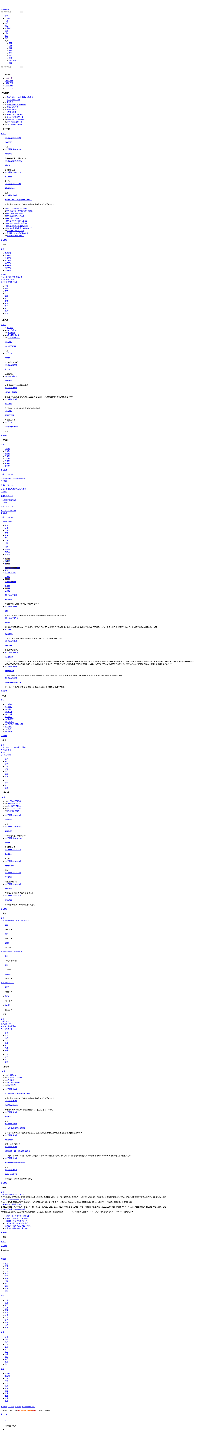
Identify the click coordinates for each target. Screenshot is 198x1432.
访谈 (6, 769)
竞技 (6, 1357)
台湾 (6, 785)
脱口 (6, 761)
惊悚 (6, 286)
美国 (6, 788)
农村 (6, 1264)
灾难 (6, 301)
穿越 (6, 1278)
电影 (2, 1295)
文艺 (6, 313)
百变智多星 (8, 877)
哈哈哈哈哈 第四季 (14, 808)
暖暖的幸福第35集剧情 (15, 114)
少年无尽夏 (8, 142)
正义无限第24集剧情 (14, 124)
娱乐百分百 (8, 888)
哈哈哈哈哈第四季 (14, 801)
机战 (6, 1364)
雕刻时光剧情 (11, 112)
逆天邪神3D (11, 1075)
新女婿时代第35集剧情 (15, 117)
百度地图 (18, 1407)
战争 (6, 1286)
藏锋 (6, 611)
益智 (6, 1362)
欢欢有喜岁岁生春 (10, 346)
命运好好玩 (8, 154)
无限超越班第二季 (14, 806)
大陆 (6, 780)
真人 (6, 759)
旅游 (6, 774)
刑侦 (6, 1281)
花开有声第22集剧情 (14, 122)
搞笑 (6, 1038)
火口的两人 (11, 330)
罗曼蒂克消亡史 (13, 335)
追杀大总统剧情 (12, 107)
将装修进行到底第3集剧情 (16, 105)
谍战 (6, 1291)
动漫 (2, 1332)
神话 (6, 1276)
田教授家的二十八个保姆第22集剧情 (20, 97)
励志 (6, 311)
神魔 (6, 1050)
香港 (6, 783)
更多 (3, 134)
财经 (6, 776)
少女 (6, 1040)
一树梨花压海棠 (14, 338)
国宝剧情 (10, 102)
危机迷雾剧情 (11, 110)
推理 (6, 1048)
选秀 (6, 764)
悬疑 (6, 289)
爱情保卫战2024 (10, 865)
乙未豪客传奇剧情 (13, 100)
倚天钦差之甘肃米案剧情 (16, 119)
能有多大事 (8, 599)
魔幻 (6, 291)
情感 (6, 766)
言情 (6, 293)
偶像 (6, 1269)
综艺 (2, 1369)
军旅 (6, 1288)
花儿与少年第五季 (14, 811)
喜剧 (6, 1266)
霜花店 (10, 328)
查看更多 (4, 1232)
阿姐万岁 (7, 842)
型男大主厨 (8, 900)
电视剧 (3, 1259)
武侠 (6, 1273)
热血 (6, 1035)
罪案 (6, 296)
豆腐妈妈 (7, 622)
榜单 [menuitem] (10, 63)
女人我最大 (8, 854)
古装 (6, 303)
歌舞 (6, 308)
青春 (6, 306)
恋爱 (6, 1043)
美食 (6, 771)
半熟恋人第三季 (14, 804)
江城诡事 (11, 333)
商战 (6, 1283)
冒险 (6, 298)
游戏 (6, 1359)
